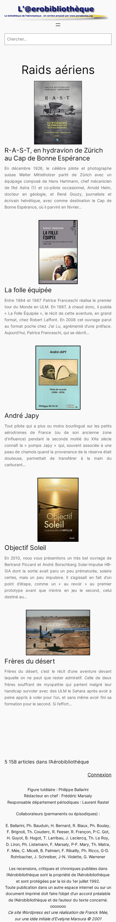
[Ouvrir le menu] (58, 24)
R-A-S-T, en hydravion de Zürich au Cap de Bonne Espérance (54, 154)
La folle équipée (28, 290)
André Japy (22, 416)
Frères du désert (30, 661)
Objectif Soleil (25, 548)
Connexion (99, 775)
